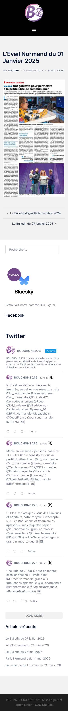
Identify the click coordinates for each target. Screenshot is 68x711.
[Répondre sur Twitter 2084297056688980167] (8, 494)
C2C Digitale (44, 704)
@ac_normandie (17, 397)
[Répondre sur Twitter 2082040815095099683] (8, 601)
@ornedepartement (19, 401)
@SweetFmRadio (18, 479)
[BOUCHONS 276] (34, 13)
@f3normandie (40, 479)
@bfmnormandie (17, 483)
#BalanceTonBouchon (21, 591)
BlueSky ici (47, 305)
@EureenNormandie (42, 533)
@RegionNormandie (43, 587)
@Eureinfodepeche (19, 471)
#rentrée (12, 389)
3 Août (43, 443)
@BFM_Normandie (19, 413)
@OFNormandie (45, 467)
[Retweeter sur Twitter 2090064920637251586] (16, 432)
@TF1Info (12, 422)
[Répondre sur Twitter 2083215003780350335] (8, 551)
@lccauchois (41, 413)
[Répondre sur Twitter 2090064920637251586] (8, 432)
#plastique (43, 455)
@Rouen (39, 401)
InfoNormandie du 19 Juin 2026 (27, 645)
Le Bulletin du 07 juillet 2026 (25, 638)
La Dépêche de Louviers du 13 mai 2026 (33, 665)
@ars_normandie (42, 529)
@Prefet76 (13, 537)
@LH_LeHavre (16, 405)
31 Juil (43, 505)
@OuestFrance (16, 417)
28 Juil (43, 563)
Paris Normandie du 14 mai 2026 (27, 658)
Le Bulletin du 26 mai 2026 (23, 652)
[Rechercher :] (32, 249)
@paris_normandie (40, 417)
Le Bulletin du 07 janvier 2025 (32, 223)
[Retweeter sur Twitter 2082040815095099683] (16, 601)
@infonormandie (17, 475)
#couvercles (46, 521)
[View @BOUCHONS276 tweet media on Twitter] (22, 422)
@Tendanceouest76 (19, 467)
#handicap (26, 459)
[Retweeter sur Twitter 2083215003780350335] (16, 551)
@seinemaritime (41, 393)
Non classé (56, 70)
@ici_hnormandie (18, 393)
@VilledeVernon (37, 405)
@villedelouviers (17, 409)
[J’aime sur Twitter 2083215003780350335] (23, 551)
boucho (13, 70)
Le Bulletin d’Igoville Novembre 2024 (35, 213)
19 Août (44, 377)
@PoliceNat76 (39, 397)
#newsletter (23, 385)
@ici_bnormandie (18, 463)
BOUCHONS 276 (26, 377)
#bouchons (27, 455)
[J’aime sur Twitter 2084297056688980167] (23, 494)
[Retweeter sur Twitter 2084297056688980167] (16, 494)
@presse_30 (38, 409)
